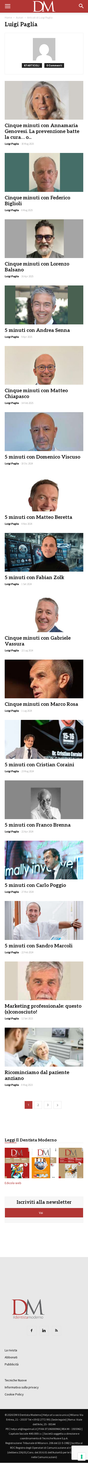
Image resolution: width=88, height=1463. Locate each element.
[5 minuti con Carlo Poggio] (44, 860)
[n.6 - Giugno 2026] (44, 1164)
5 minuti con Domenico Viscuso (42, 457)
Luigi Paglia (12, 143)
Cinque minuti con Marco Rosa (41, 704)
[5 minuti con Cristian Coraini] (44, 739)
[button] (81, 6)
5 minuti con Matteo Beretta (38, 517)
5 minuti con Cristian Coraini (39, 765)
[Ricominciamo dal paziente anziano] (44, 1047)
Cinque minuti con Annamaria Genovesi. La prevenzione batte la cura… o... (42, 131)
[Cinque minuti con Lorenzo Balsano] (44, 238)
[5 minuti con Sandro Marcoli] (44, 920)
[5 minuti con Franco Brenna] (44, 799)
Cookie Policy (14, 1394)
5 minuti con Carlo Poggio (35, 885)
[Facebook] (31, 1330)
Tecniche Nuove (16, 1380)
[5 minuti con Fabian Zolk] (44, 552)
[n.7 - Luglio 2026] (17, 1164)
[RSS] (56, 1330)
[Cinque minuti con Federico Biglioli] (44, 172)
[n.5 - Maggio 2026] (71, 1164)
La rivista (11, 1350)
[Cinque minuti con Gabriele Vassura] (44, 612)
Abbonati (11, 1357)
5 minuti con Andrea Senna (37, 330)
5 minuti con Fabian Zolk (34, 578)
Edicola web (13, 1183)
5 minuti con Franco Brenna (38, 825)
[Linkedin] (44, 1330)
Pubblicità (12, 1364)
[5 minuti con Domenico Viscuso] (44, 431)
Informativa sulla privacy (22, 1387)
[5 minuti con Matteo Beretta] (44, 492)
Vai (41, 1213)
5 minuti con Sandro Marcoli (39, 946)
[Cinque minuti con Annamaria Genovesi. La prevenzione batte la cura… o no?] (44, 100)
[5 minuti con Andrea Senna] (44, 304)
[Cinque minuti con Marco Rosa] (44, 679)
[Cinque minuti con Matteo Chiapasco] (44, 365)
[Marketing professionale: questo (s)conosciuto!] (44, 980)
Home (8, 17)
